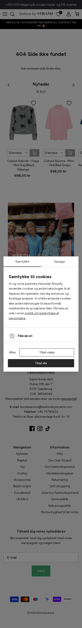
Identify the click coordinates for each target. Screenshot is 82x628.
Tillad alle (41, 363)
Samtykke (22, 261)
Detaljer (59, 262)
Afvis (12, 352)
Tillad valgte (47, 352)
